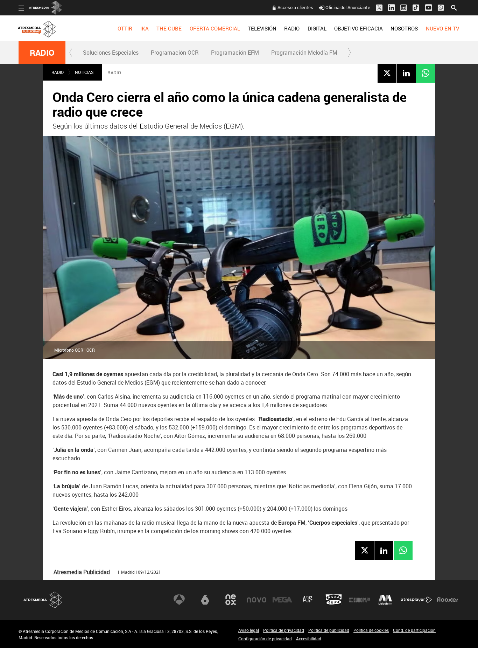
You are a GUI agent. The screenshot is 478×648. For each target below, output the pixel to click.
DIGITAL (317, 28)
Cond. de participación (414, 630)
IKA (144, 28)
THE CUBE (169, 28)
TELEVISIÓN (262, 28)
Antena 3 (179, 599)
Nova (256, 599)
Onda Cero (333, 599)
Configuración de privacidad (265, 638)
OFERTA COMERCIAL (215, 28)
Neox (230, 599)
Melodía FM (385, 599)
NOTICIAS (84, 72)
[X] (387, 72)
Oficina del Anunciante (347, 7)
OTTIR (125, 28)
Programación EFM (235, 52)
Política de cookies (371, 630)
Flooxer (447, 599)
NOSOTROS (404, 28)
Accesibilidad (308, 638)
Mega (282, 599)
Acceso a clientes (295, 7)
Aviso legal (248, 630)
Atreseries (307, 599)
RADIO (292, 28)
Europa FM (359, 599)
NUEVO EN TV (442, 28)
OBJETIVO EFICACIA (358, 28)
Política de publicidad (328, 630)
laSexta (205, 599)
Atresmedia (43, 600)
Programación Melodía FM (304, 52)
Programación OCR (175, 52)
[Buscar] (453, 7)
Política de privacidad (283, 630)
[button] (71, 52)
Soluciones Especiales (111, 52)
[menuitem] (125, 28)
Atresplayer (416, 599)
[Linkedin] (406, 72)
